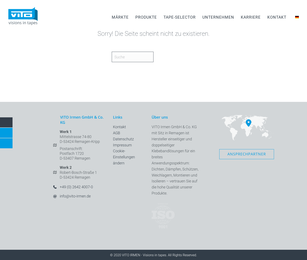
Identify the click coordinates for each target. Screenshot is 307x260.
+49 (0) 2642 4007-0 (76, 187)
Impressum (122, 145)
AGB (116, 133)
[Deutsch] (296, 17)
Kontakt (119, 127)
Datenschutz (123, 139)
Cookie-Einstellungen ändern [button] (124, 157)
